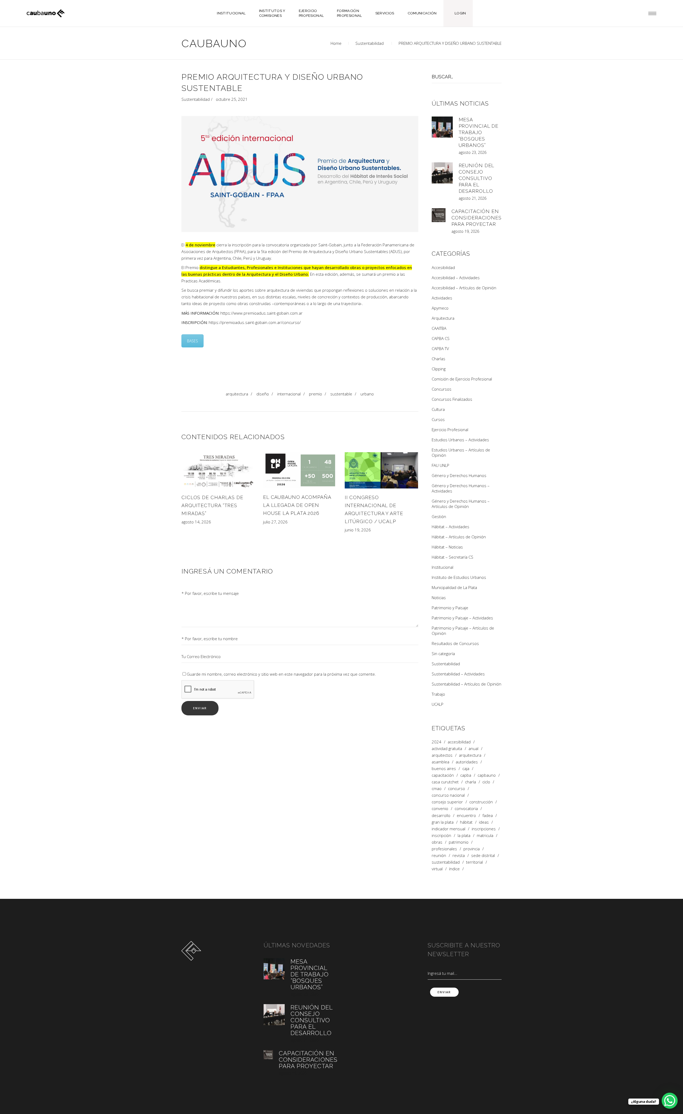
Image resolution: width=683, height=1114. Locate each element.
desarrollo (441, 816)
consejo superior (447, 802)
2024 (436, 742)
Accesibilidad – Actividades (456, 277)
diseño (262, 393)
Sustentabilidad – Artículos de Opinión (466, 684)
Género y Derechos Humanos (459, 475)
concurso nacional (448, 795)
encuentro (466, 816)
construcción (481, 802)
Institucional (442, 567)
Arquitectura (237, 393)
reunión (439, 855)
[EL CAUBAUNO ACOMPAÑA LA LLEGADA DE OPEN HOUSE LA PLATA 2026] (300, 470)
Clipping (439, 368)
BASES (192, 340)
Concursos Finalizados (452, 399)
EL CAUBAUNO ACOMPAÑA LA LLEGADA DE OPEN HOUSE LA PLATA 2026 (297, 505)
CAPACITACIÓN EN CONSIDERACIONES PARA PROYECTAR (476, 218)
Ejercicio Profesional (450, 429)
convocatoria (466, 809)
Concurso (456, 789)
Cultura (438, 409)
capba (465, 775)
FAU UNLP (440, 465)
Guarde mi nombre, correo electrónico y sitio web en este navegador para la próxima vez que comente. (281, 674)
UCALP (437, 704)
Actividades (442, 297)
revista (458, 855)
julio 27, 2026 (275, 521)
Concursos (441, 389)
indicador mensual (448, 829)
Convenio (440, 809)
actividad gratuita (447, 749)
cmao (437, 789)
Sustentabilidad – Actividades (458, 673)
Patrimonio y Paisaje (450, 607)
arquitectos (442, 755)
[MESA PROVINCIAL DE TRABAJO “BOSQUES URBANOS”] (442, 127)
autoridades (467, 762)
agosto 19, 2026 (465, 231)
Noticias (439, 597)
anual (473, 749)
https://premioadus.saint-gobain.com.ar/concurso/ (255, 322)
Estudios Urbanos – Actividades (460, 439)
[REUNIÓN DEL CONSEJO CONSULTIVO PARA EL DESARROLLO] (442, 172)
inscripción (441, 835)
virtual (437, 869)
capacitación (443, 775)
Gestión (439, 516)
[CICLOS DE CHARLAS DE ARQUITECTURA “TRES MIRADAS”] (218, 470)
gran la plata (443, 822)
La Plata (464, 835)
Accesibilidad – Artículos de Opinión (464, 287)
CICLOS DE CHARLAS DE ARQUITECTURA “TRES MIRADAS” (212, 505)
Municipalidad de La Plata (454, 587)
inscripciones (484, 829)
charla (470, 782)
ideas (484, 822)
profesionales (444, 849)
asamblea (440, 762)
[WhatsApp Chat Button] (670, 1101)
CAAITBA (439, 328)
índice (454, 869)
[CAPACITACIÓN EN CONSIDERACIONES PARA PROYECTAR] (439, 215)
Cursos (438, 419)
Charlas (438, 358)
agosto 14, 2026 (196, 521)
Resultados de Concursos (455, 643)
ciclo (486, 782)
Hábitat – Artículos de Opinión (459, 536)
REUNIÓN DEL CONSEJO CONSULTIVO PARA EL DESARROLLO (476, 178)
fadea (487, 816)
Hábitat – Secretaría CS (452, 557)
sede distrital (483, 855)
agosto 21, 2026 (472, 198)
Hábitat (466, 822)
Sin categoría (443, 653)
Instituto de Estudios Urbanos (459, 577)
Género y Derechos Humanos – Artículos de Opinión (461, 503)
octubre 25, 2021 (232, 99)
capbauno (487, 775)
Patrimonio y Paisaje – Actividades (462, 617)
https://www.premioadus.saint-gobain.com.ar (261, 313)
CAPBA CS (441, 338)
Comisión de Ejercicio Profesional (462, 379)
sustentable (341, 393)
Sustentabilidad (369, 43)
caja (465, 769)
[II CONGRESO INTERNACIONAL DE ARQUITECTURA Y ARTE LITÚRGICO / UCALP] (381, 470)
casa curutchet (445, 782)
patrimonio (458, 842)
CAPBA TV (440, 348)
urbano (367, 393)
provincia (471, 849)
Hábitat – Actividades (450, 526)
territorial (474, 862)
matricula (485, 835)
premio (315, 393)
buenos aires (444, 769)
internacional (289, 393)
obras (437, 842)
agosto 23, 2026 (472, 152)
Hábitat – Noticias (447, 547)
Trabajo (438, 694)
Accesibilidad (443, 267)
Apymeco (440, 308)
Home (336, 43)
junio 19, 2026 (358, 529)
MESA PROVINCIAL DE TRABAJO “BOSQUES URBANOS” (479, 132)
